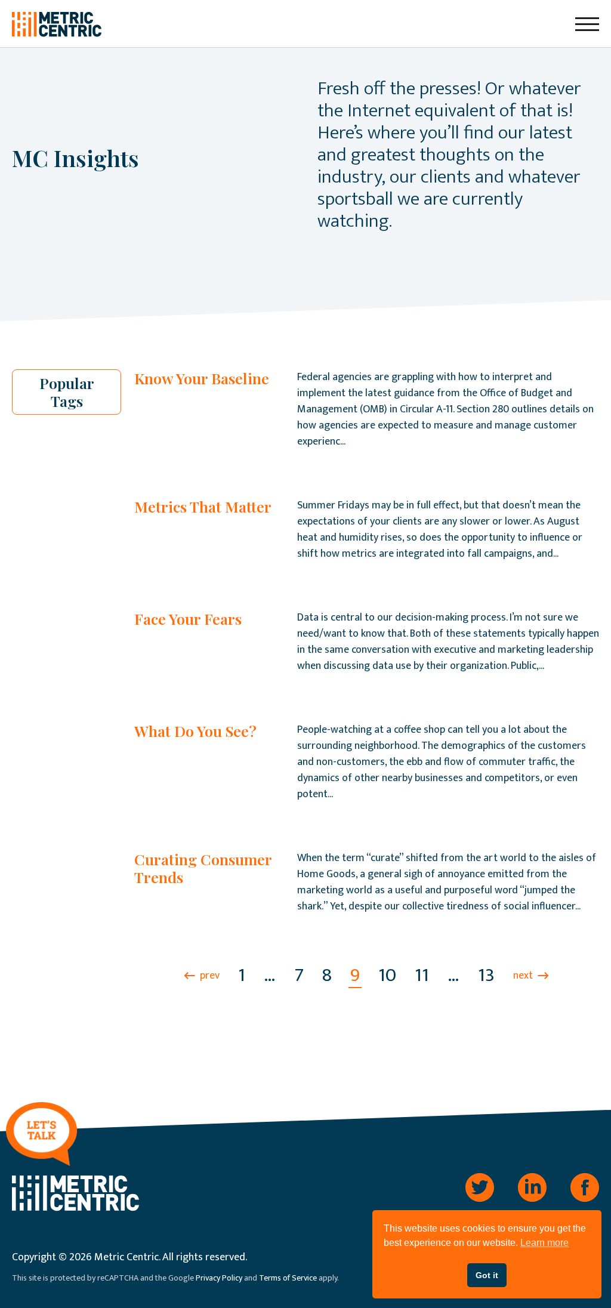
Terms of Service (288, 1278)
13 (486, 975)
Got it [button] (487, 1275)
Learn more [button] (544, 1243)
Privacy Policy (219, 1278)
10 (387, 975)
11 (422, 975)
